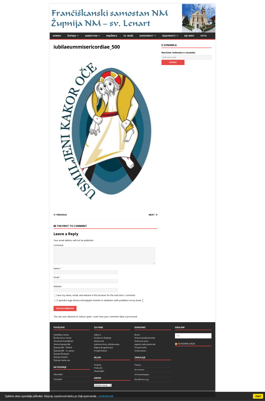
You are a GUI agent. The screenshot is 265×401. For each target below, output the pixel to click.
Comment (58, 245)
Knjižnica (111, 35)
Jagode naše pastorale (145, 344)
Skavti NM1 (99, 371)
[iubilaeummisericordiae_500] (105, 208)
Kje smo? (189, 35)
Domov (57, 35)
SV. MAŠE (128, 35)
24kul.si (97, 334)
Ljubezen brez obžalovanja (106, 344)
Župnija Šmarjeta (61, 353)
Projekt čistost (100, 350)
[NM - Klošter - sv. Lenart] (132, 30)
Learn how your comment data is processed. (115, 316)
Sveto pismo (140, 350)
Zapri (258, 396)
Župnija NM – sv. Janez (64, 350)
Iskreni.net (99, 341)
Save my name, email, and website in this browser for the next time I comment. (96, 295)
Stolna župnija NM (62, 344)
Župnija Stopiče (61, 357)
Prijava (137, 364)
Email (57, 277)
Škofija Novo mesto (62, 337)
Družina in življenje (102, 337)
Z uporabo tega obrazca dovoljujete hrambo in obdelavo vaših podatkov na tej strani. (100, 300)
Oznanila (58, 379)
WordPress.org (141, 379)
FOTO (204, 35)
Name (57, 268)
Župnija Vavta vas (62, 360)
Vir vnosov (139, 369)
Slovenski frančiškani (63, 341)
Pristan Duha (140, 347)
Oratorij (97, 364)
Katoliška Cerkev (61, 334)
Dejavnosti (168, 35)
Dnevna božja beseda (144, 337)
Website (57, 286)
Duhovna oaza (141, 341)
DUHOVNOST (146, 35)
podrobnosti (106, 396)
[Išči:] (193, 335)
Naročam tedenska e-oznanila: (178, 52)
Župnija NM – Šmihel (63, 347)
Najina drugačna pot (103, 347)
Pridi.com (98, 367)
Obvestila (58, 374)
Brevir (137, 334)
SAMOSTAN (91, 35)
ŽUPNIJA (71, 35)
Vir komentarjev (141, 374)
